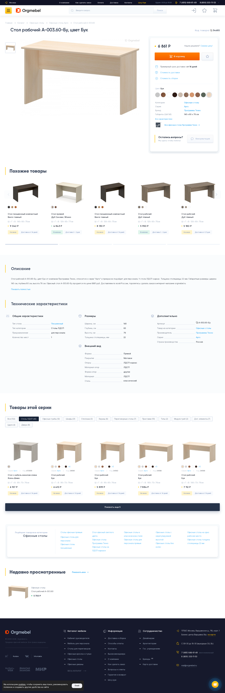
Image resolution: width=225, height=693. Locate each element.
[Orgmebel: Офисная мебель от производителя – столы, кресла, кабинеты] (28, 10)
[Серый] (157, 95)
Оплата (101, 3)
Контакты (128, 3)
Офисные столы (191, 102)
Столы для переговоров (79, 649)
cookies (22, 684)
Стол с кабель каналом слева (22, 476)
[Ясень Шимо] (180, 95)
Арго (186, 106)
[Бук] (209, 95)
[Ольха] (192, 95)
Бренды (148, 659)
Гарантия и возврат (117, 675)
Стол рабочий (145, 215)
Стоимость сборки (169, 78)
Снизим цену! (207, 46)
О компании (64, 3)
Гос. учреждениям (151, 649)
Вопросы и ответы (116, 669)
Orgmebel (18, 632)
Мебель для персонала (78, 643)
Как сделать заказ (83, 3)
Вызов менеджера (116, 654)
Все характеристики (163, 119)
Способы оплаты (116, 643)
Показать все (79, 572)
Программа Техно (192, 110)
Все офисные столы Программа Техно (182, 125)
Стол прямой (61, 215)
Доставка (114, 3)
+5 (113, 467)
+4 (69, 467)
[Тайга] (203, 95)
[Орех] (163, 95)
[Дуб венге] (175, 95)
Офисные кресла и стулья (79, 654)
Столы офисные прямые (71, 532)
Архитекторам (149, 643)
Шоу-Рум (142, 3)
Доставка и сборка (117, 638)
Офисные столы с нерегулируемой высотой (163, 536)
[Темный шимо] (186, 95)
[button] (8, 194)
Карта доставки (150, 664)
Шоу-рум (112, 680)
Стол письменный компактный (23, 215)
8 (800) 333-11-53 (189, 656)
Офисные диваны (75, 664)
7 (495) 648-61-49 (189, 652)
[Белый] (169, 95)
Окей (77, 686)
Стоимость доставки (170, 72)
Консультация (203, 138)
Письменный (57, 323)
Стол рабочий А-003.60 (42, 591)
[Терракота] (198, 95)
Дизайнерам (148, 638)
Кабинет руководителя (78, 638)
